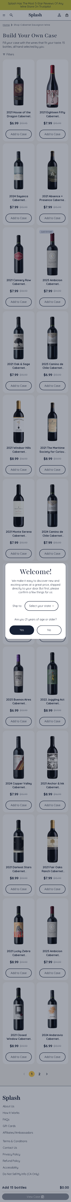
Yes (22, 630)
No (49, 630)
